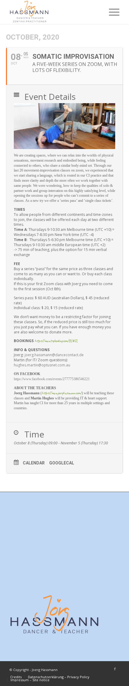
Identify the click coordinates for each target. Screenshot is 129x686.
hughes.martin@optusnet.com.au (42, 365)
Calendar (34, 463)
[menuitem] (111, 12)
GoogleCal (61, 463)
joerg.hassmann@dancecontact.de (54, 354)
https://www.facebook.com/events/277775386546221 (52, 379)
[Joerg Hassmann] (53, 12)
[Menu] (111, 12)
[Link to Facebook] (114, 668)
